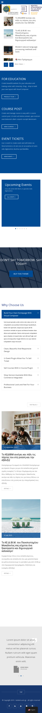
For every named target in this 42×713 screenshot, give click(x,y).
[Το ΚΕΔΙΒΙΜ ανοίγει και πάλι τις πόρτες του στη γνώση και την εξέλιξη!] (8, 21)
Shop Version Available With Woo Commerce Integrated (18, 376)
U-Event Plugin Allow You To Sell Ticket (17, 359)
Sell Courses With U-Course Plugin (18, 368)
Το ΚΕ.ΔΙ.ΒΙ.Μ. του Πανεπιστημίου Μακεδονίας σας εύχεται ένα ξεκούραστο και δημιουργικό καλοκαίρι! (26, 35)
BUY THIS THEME (21, 274)
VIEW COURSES (9, 127)
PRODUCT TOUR (9, 97)
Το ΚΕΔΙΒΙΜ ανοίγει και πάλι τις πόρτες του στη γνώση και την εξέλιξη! (25, 20)
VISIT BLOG (33, 405)
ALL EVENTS (11, 197)
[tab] (21, 314)
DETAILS (6, 488)
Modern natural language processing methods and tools (26, 49)
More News (19, 64)
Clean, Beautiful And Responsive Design (17, 349)
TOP (21, 692)
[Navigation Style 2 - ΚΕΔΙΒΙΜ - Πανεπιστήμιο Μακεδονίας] (21, 8)
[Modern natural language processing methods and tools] (8, 50)
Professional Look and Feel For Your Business (19, 385)
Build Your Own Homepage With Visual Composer (18, 314)
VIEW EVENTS (8, 156)
